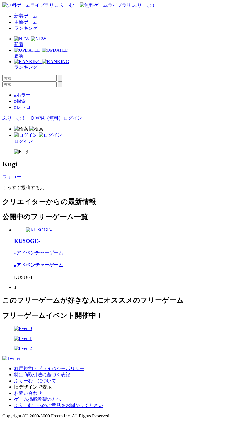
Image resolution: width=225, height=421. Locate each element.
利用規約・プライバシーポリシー (49, 368)
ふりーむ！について (35, 380)
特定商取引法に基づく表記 (42, 374)
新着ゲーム (26, 15)
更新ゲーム (26, 22)
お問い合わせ (28, 393)
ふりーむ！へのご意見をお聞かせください (58, 405)
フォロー (11, 176)
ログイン (72, 118)
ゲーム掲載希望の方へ (37, 399)
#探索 (20, 101)
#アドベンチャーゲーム (38, 252)
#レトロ (22, 107)
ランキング (26, 28)
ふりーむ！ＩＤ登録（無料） (32, 118)
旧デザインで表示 (33, 386)
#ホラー (22, 94)
